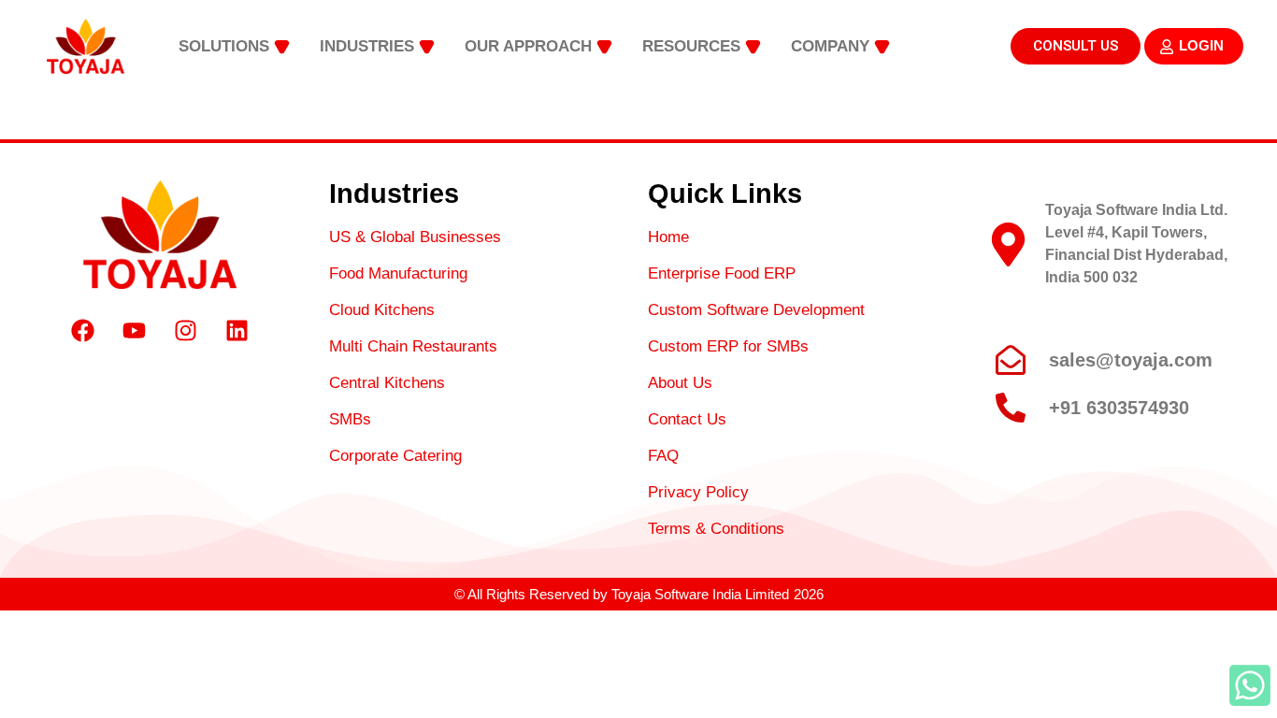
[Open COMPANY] (882, 47)
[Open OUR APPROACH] (604, 47)
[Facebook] (82, 331)
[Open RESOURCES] (753, 47)
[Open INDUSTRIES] (427, 47)
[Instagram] (185, 331)
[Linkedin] (236, 331)
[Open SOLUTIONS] (282, 47)
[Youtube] (133, 331)
